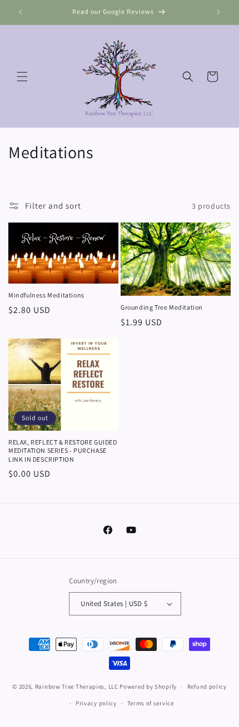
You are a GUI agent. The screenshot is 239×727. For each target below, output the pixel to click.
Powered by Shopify (148, 686)
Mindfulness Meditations (46, 295)
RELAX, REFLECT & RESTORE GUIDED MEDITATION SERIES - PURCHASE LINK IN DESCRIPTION (62, 450)
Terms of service (150, 703)
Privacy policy (96, 703)
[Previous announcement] (20, 12)
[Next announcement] (218, 12)
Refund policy (207, 686)
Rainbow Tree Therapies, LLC (76, 686)
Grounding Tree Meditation (162, 307)
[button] (22, 76)
